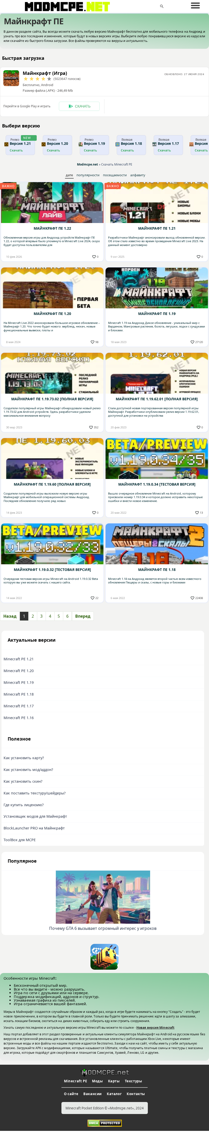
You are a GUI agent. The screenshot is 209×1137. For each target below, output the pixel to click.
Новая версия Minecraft (155, 1027)
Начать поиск (162, 6)
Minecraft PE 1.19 (19, 682)
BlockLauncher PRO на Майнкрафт (34, 828)
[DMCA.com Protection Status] (104, 1123)
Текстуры (133, 1081)
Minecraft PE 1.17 (19, 706)
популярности (87, 175)
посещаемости (115, 175)
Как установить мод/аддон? (28, 769)
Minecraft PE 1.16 (19, 717)
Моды (97, 1081)
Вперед (82, 616)
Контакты (136, 1094)
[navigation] (195, 5)
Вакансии (92, 1094)
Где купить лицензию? (24, 804)
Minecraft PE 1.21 (19, 659)
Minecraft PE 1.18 (19, 694)
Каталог (114, 1094)
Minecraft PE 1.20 (19, 670)
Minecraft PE (75, 1081)
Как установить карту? (24, 757)
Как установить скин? (23, 781)
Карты (114, 1081)
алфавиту (137, 175)
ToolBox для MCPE (20, 839)
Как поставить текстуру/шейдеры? (35, 793)
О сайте (71, 1094)
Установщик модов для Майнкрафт (35, 816)
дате (69, 175)
